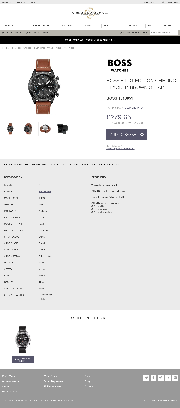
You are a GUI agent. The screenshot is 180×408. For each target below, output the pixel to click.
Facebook (153, 378)
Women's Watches (41, 26)
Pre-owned (68, 26)
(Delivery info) (133, 107)
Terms (152, 400)
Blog (33, 2)
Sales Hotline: (134, 33)
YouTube (168, 378)
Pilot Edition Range (43, 48)
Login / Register (150, 2)
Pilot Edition (45, 191)
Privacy (143, 400)
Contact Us (7, 2)
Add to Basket (124, 134)
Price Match (88, 164)
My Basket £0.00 (171, 2)
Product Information (16, 164)
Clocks (168, 26)
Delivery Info (39, 164)
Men (12, 48)
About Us (21, 2)
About (88, 376)
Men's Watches (13, 26)
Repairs (133, 26)
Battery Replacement (54, 381)
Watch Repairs (9, 391)
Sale (150, 26)
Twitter (146, 378)
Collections (111, 26)
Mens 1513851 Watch (65, 48)
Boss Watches (24, 48)
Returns (73, 164)
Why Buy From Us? (109, 164)
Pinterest (161, 378)
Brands (89, 26)
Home (4, 48)
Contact (89, 386)
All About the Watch (53, 386)
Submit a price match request (120, 149)
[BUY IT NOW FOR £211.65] (23, 340)
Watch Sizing (58, 164)
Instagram (175, 378)
